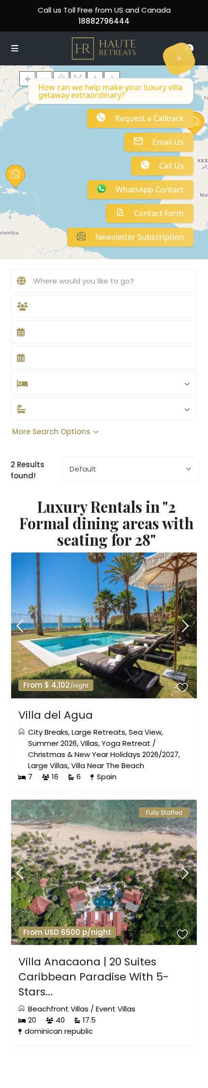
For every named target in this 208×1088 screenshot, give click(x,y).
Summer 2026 (52, 743)
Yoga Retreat (126, 743)
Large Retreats (98, 732)
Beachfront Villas (58, 1009)
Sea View (145, 732)
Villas (89, 743)
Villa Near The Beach (107, 765)
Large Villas (48, 765)
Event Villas (115, 1009)
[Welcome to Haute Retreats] (178, 58)
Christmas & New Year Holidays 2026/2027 (103, 754)
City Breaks (48, 732)
